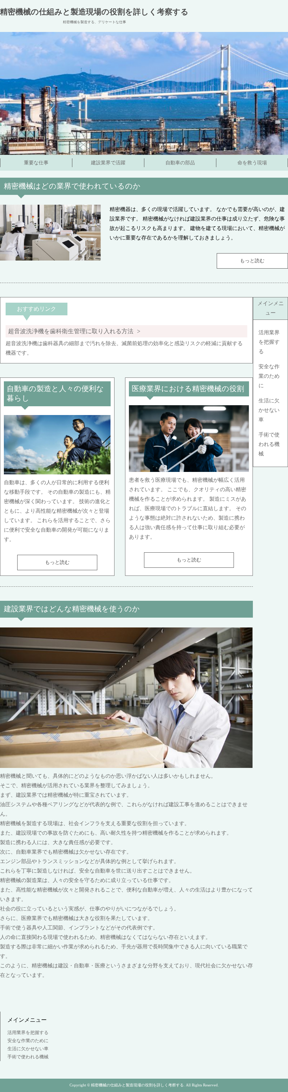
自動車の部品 (180, 162)
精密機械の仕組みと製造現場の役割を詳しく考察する (94, 11)
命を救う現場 (252, 162)
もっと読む (252, 260)
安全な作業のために (269, 376)
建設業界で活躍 (108, 162)
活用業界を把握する (269, 342)
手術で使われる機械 (269, 444)
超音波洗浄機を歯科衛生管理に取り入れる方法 (70, 331)
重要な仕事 (36, 162)
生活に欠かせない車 (269, 410)
